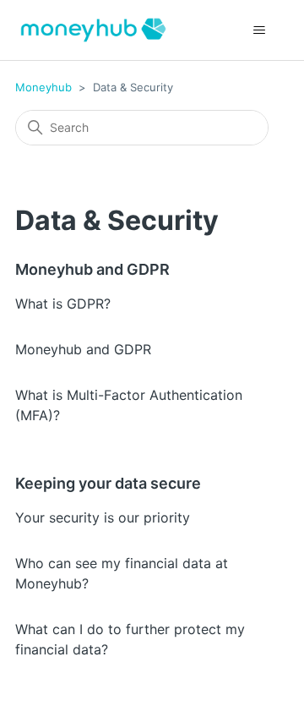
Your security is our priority (102, 517)
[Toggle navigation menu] (259, 30)
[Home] (93, 30)
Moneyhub (43, 87)
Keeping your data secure (108, 483)
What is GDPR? (63, 303)
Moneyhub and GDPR (92, 269)
